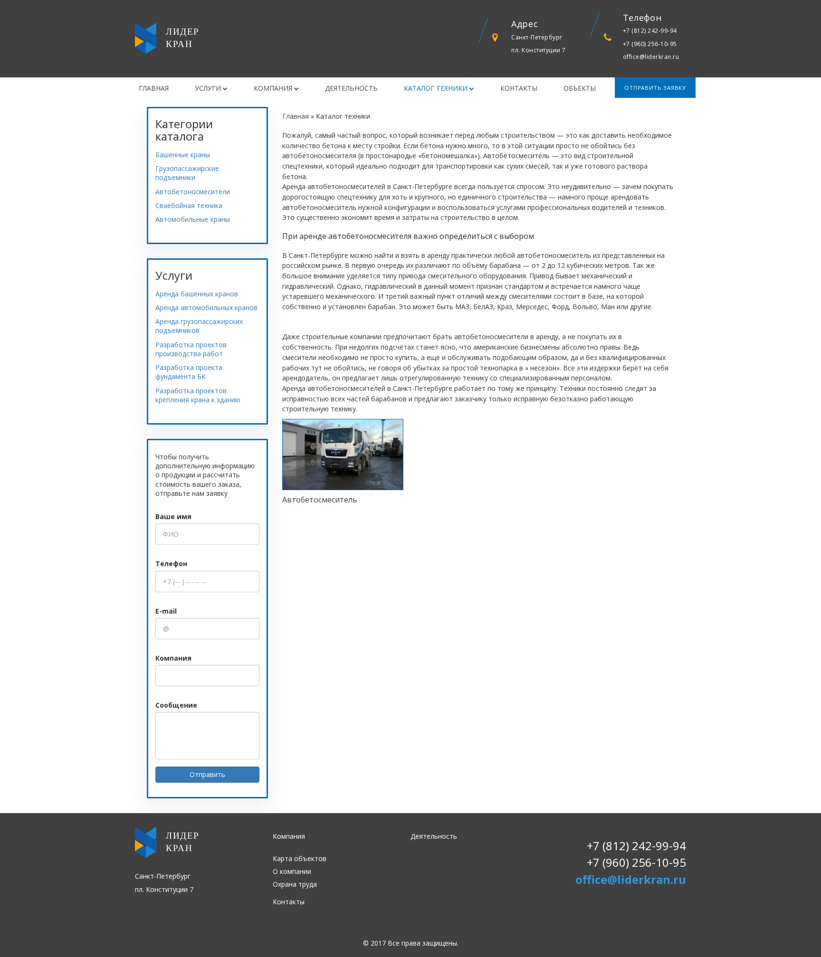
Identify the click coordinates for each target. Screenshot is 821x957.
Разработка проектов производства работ (191, 349)
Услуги (209, 88)
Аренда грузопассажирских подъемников (199, 326)
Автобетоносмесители (192, 191)
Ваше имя (173, 516)
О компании (292, 871)
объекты (579, 88)
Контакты (518, 88)
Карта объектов (299, 858)
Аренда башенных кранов (196, 293)
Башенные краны (182, 154)
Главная (154, 88)
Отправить (207, 774)
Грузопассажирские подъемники (189, 173)
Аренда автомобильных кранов (206, 307)
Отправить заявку (655, 87)
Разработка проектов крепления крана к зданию (197, 395)
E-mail (166, 611)
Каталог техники (436, 88)
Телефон (171, 563)
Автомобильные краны (192, 219)
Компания (274, 88)
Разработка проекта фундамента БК (188, 372)
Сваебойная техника (188, 205)
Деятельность (351, 88)
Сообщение (176, 705)
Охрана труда (295, 884)
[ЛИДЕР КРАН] (145, 39)
